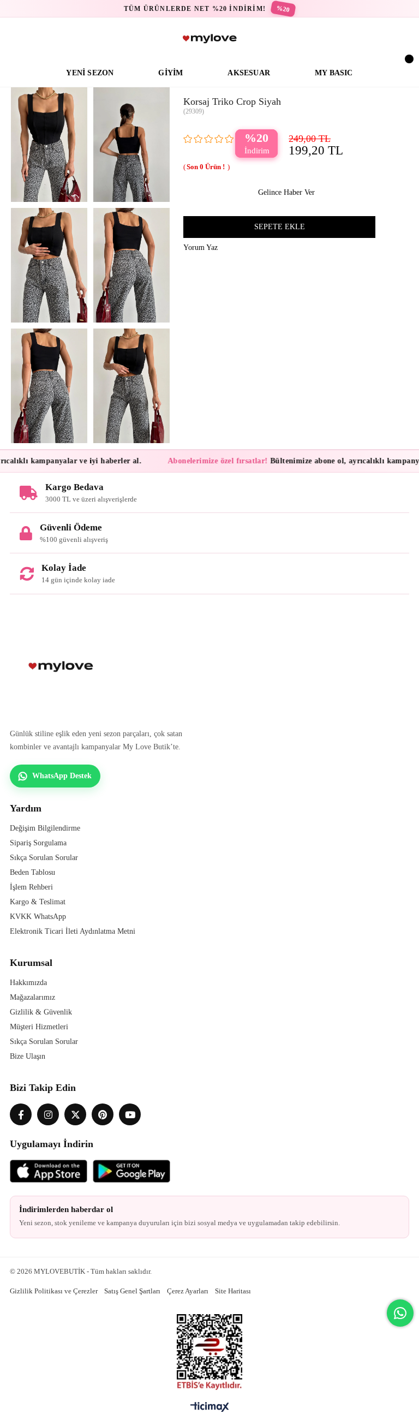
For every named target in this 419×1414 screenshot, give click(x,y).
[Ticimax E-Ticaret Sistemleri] (209, 1409)
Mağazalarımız (32, 997)
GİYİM (170, 73)
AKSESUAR (249, 73)
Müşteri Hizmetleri (39, 1027)
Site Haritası (233, 1291)
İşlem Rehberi (31, 887)
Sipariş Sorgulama (38, 843)
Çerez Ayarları (187, 1291)
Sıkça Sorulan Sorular (44, 858)
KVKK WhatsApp (38, 916)
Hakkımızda (28, 983)
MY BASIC (334, 73)
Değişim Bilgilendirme (45, 828)
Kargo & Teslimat (37, 902)
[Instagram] (48, 1114)
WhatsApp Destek (62, 776)
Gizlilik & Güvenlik (41, 1012)
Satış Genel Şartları (132, 1291)
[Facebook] (21, 1114)
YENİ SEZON (89, 73)
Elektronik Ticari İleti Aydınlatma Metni (72, 931)
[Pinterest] (102, 1114)
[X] (75, 1114)
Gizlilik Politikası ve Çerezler (54, 1291)
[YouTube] (130, 1114)
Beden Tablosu (32, 872)
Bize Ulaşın (27, 1056)
